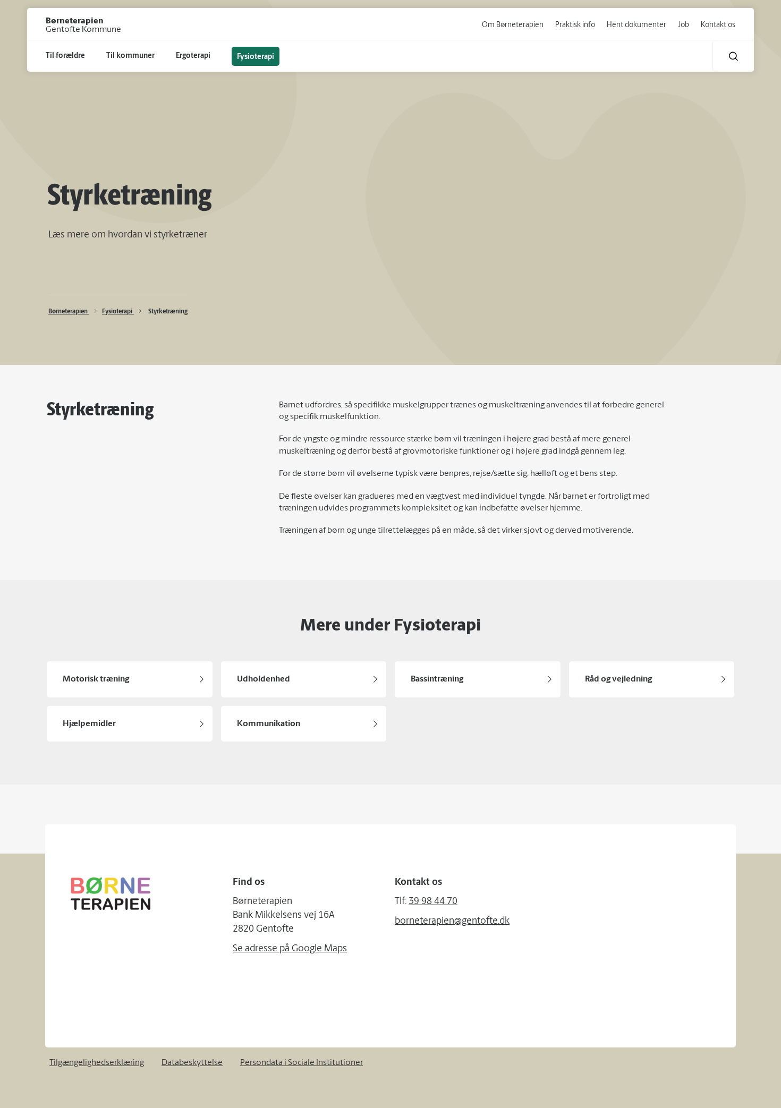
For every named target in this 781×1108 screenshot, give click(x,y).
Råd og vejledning (618, 679)
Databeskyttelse (192, 1063)
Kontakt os (718, 25)
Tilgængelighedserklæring (96, 1063)
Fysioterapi (118, 312)
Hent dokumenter (636, 25)
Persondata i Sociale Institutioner (301, 1063)
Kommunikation (268, 724)
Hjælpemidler (89, 724)
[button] (733, 56)
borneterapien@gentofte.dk (452, 921)
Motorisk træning (96, 679)
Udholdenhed (263, 679)
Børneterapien (68, 312)
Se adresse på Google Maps (290, 949)
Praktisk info (575, 25)
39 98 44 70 (433, 902)
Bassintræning (437, 679)
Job (683, 25)
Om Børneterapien (513, 25)
